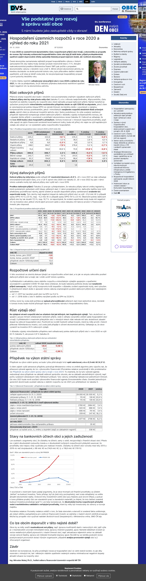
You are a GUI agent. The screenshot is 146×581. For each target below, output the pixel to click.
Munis (60, 2)
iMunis (67, 2)
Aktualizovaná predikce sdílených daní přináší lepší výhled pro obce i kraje (123, 116)
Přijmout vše (103, 576)
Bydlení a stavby (120, 54)
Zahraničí (117, 89)
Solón (93, 2)
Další (116, 193)
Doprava (117, 69)
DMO (80, 2)
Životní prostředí (120, 67)
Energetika (118, 82)
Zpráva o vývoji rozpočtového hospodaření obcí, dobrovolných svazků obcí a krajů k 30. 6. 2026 (124, 126)
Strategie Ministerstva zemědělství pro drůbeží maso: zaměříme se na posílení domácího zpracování (123, 156)
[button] (66, 9)
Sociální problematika (122, 64)
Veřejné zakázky (120, 62)
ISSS (74, 2)
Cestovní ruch (119, 84)
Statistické (76, 576)
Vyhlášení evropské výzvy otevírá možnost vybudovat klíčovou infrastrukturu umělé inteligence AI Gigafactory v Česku (124, 168)
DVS (86, 2)
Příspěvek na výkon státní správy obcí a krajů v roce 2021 (38, 372)
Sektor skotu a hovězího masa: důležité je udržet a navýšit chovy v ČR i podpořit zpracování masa (124, 145)
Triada (53, 2)
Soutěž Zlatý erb (120, 95)
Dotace (116, 74)
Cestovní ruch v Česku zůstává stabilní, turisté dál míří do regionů (124, 136)
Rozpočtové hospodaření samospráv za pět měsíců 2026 (124, 179)
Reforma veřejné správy (123, 52)
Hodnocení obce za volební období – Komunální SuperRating (123, 186)
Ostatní (116, 92)
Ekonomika (103, 47)
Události (117, 44)
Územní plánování (121, 72)
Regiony (117, 57)
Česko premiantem (121, 191)
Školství (117, 77)
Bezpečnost (118, 87)
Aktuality (117, 47)
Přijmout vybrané (44, 576)
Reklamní (90, 576)
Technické (62, 576)
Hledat (115, 9)
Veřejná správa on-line (123, 79)
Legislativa (118, 59)
